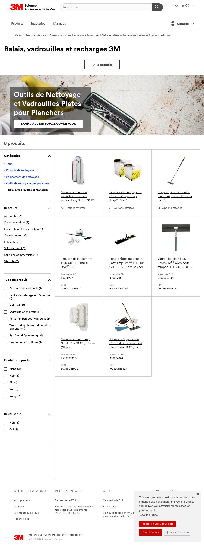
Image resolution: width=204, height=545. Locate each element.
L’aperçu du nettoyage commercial (48, 123)
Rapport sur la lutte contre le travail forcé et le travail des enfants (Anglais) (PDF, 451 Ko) (74, 509)
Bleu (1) (13, 382)
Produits (17, 23)
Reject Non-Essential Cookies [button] (157, 524)
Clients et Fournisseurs (26, 513)
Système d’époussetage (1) (26, 335)
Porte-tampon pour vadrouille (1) (29, 318)
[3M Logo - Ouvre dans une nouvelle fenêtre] (33, 7)
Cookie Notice (149, 515)
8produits (104, 65)
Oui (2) (13, 429)
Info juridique (35, 535)
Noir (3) (14, 375)
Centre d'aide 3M (113, 500)
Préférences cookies (72, 535)
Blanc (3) (15, 369)
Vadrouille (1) (17, 305)
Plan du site (109, 506)
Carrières (19, 506)
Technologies (21, 519)
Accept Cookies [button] (150, 532)
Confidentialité (52, 535)
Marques (59, 23)
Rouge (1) (15, 396)
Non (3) (14, 422)
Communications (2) (16, 222)
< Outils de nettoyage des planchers (26, 183)
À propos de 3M (23, 500)
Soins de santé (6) (15, 248)
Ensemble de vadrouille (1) (25, 288)
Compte (183, 24)
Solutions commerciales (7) (21, 255)
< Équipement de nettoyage (21, 177)
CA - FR (179, 6)
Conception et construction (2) (23, 229)
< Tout (8, 164)
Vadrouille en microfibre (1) (25, 312)
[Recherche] (157, 7)
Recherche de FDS (65, 500)
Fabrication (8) (13, 242)
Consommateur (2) (15, 235)
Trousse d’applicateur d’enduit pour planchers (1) (31, 327)
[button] (177, 532)
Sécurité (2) (11, 261)
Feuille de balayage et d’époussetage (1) (32, 297)
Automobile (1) (13, 216)
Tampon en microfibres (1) (25, 342)
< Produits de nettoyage (19, 170)
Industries (38, 23)
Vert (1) (13, 389)
